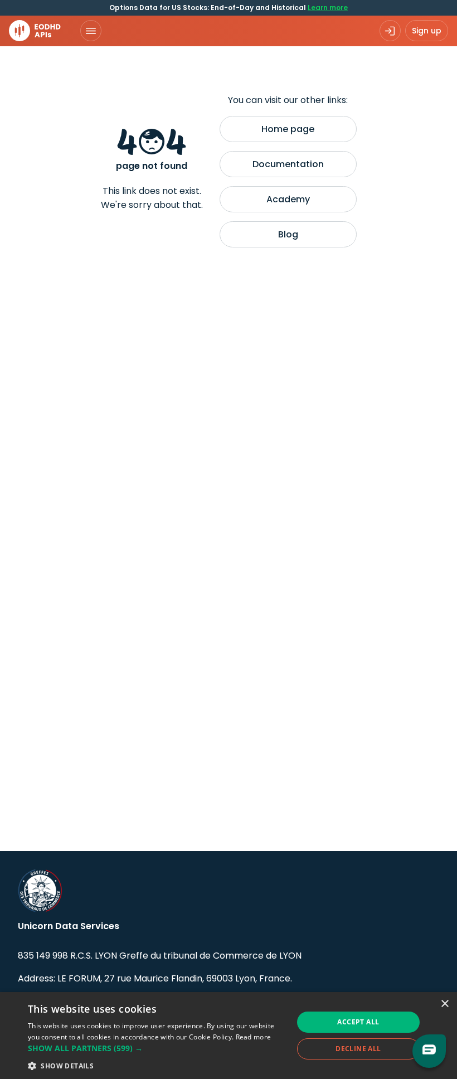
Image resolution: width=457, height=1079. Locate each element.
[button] (156, 1048)
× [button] (444, 1004)
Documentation (288, 164)
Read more (253, 1037)
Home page (287, 129)
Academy (288, 199)
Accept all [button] (358, 1022)
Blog (288, 234)
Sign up (426, 30)
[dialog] (228, 1035)
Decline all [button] (358, 1048)
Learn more (328, 7)
